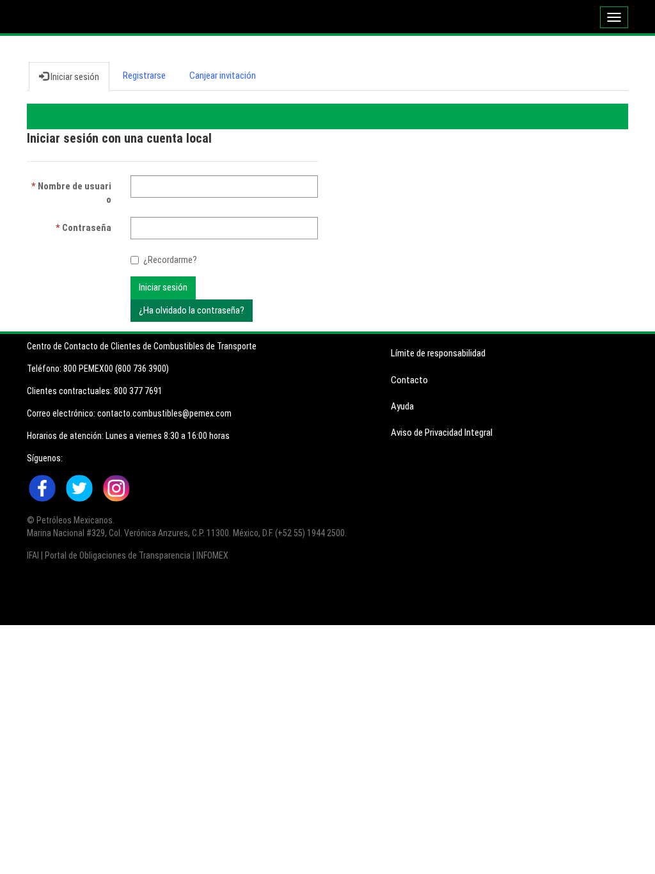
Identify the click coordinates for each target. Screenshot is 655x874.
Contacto (409, 380)
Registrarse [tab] (144, 75)
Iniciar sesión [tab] (74, 77)
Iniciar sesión (163, 287)
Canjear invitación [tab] (222, 75)
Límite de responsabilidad (438, 353)
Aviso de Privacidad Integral (442, 432)
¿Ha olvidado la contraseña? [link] (191, 310)
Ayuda (402, 406)
